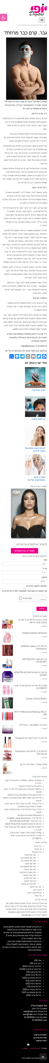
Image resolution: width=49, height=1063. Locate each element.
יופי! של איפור (30, 855)
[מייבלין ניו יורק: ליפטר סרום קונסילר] (7, 742)
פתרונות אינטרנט (34, 1048)
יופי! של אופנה (30, 881)
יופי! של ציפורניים (28, 861)
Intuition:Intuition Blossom (34, 633)
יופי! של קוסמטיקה (28, 866)
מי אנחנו (38, 849)
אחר (40, 960)
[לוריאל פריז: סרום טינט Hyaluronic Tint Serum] (7, 755)
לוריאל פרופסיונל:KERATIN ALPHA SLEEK (23, 824)
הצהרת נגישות (40, 1035)
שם (45, 560)
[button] (3, 17)
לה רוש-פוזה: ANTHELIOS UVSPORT (26, 821)
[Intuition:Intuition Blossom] (7, 637)
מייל (45, 569)
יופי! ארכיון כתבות (28, 884)
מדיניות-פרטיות (9, 591)
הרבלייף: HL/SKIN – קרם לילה (33, 725)
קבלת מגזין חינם (34, 892)
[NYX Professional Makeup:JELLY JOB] (7, 716)
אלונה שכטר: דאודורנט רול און (33, 764)
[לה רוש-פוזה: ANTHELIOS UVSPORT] (7, 663)
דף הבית (38, 846)
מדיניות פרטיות (39, 1038)
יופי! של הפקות (29, 875)
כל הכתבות (37, 852)
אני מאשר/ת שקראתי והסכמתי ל (24, 591)
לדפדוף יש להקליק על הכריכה (31, 544)
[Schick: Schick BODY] (7, 702)
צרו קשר (38, 895)
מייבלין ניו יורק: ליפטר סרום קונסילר (31, 738)
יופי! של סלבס (30, 878)
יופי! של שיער (30, 863)
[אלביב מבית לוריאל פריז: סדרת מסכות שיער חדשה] (7, 624)
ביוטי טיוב (37, 890)
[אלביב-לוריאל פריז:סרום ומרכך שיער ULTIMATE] (7, 689)
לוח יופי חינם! (36, 887)
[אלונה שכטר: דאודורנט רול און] (7, 768)
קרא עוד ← (43, 626)
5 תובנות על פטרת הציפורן (30, 786)
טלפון (44, 577)
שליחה (41, 609)
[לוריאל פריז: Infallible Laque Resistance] (7, 650)
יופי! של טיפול (30, 869)
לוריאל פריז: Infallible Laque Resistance (24, 818)
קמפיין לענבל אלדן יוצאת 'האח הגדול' (26, 832)
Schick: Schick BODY (36, 699)
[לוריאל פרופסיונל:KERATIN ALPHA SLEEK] (7, 676)
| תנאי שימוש (41, 1040)
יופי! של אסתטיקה (28, 858)
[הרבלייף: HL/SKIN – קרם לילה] (7, 729)
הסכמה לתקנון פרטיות (36, 586)
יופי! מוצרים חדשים (28, 872)
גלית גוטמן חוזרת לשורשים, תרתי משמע (24, 795)
